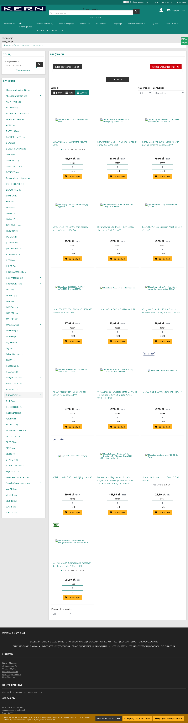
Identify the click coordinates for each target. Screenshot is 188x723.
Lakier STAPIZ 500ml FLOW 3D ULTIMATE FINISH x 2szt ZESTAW (72, 311)
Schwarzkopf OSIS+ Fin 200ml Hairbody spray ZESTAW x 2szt (117, 143)
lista (70, 92)
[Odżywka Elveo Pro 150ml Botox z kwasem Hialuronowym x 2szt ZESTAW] (162, 288)
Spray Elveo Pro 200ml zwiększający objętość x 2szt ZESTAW (70, 228)
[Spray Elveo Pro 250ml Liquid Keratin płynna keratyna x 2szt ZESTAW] (162, 120)
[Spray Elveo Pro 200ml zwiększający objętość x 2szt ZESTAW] (72, 205)
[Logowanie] (161, 9)
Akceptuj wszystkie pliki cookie (168, 718)
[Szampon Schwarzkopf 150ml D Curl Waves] (162, 456)
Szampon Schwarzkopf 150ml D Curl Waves (160, 479)
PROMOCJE (26, 45)
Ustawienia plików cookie (108, 718)
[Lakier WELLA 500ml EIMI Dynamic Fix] (117, 288)
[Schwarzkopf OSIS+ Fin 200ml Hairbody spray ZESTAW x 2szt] (117, 120)
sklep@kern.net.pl (10, 671)
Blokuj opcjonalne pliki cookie (137, 718)
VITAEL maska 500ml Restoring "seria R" (162, 391)
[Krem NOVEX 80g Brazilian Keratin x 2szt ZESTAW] (162, 205)
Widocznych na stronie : (61, 609)
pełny (59, 92)
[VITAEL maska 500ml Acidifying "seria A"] (72, 456)
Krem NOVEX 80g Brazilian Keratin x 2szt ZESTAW (162, 228)
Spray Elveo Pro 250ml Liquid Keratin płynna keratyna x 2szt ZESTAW (160, 143)
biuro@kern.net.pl (9, 677)
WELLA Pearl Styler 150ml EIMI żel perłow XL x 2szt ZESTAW (69, 393)
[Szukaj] (136, 11)
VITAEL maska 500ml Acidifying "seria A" (72, 477)
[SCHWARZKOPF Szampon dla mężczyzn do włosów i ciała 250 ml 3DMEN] (72, 541)
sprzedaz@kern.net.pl (11, 674)
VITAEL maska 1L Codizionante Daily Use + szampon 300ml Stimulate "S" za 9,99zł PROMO (117, 394)
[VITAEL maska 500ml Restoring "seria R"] (162, 370)
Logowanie (167, 2)
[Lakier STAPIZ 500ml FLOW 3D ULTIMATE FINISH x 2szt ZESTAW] (72, 288)
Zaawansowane (94, 17)
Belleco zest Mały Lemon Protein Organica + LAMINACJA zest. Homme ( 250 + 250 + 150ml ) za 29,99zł (115, 480)
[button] (155, 2)
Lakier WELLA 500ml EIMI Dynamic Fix (117, 309)
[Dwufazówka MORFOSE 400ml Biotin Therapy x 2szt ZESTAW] (117, 205)
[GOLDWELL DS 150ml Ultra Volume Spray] (72, 120)
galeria (83, 92)
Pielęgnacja (38, 45)
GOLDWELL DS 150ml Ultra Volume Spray (69, 143)
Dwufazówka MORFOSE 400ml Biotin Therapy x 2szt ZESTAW (115, 228)
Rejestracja (181, 2)
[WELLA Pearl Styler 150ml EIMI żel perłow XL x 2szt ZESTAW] (72, 370)
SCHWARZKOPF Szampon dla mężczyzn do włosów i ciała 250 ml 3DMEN (71, 564)
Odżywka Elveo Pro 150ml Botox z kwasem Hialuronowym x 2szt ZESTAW (161, 311)
